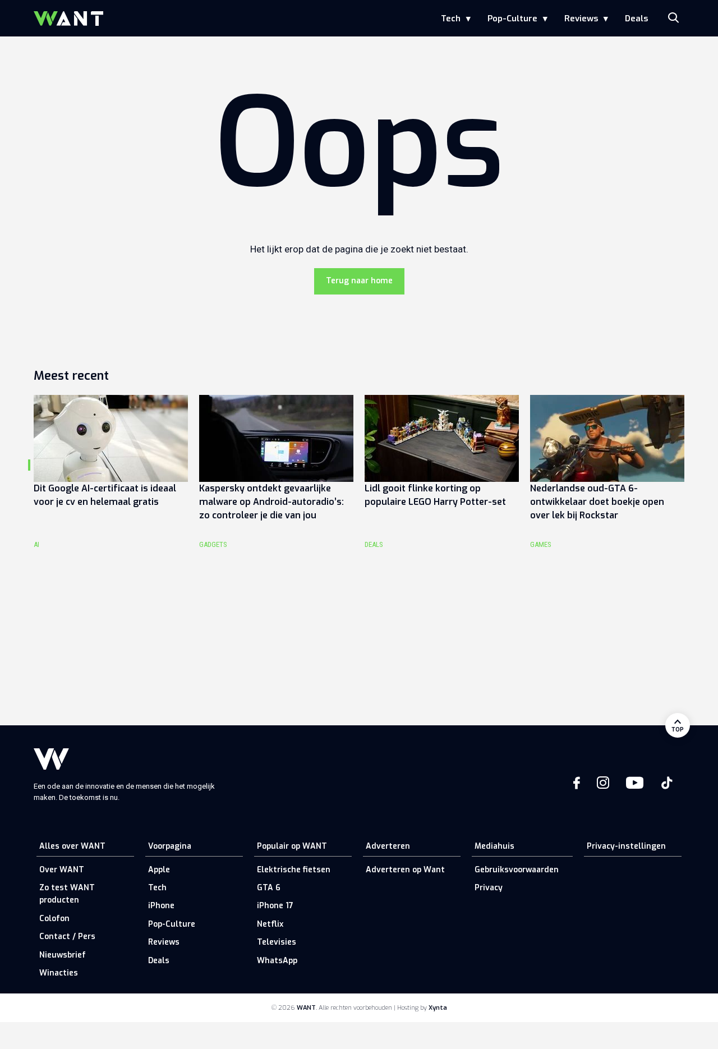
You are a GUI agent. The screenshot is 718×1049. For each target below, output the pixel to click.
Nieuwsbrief (62, 955)
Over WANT (61, 869)
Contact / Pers (67, 936)
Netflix (270, 924)
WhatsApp (277, 960)
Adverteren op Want (405, 869)
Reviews (581, 18)
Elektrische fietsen (293, 869)
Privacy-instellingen (626, 846)
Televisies (276, 942)
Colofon (54, 918)
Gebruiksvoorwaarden (517, 869)
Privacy (489, 887)
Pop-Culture (512, 18)
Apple (159, 869)
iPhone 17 (275, 905)
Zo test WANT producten (67, 893)
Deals (636, 18)
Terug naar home (359, 280)
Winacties (58, 973)
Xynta (438, 1008)
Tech (451, 18)
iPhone (161, 905)
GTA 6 (268, 887)
